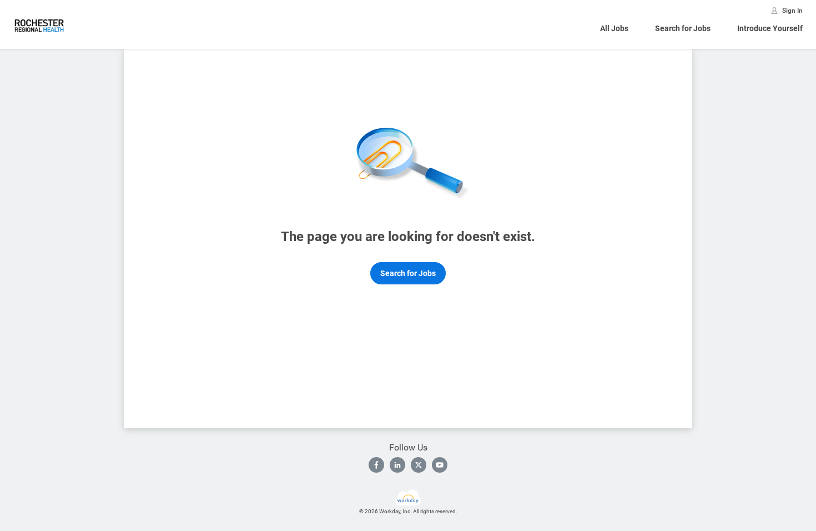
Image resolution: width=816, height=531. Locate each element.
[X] (418, 465)
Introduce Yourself (770, 28)
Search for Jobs (683, 28)
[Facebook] (376, 465)
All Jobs (614, 28)
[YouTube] (439, 465)
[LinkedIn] (397, 465)
